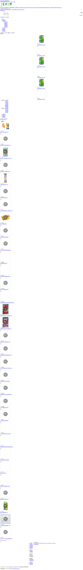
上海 (4, 7)
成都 (11, 7)
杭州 (7, 7)
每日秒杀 (6, 112)
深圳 (16, 7)
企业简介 (31, 544)
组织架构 (31, 546)
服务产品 (31, 547)
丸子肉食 (6, 103)
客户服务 (5, 0)
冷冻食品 (6, 100)
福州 (42, 7)
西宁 (55, 7)
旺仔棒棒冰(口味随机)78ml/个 (5, 171)
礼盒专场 (6, 110)
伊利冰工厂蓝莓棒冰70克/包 (5, 486)
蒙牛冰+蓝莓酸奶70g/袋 (4, 289)
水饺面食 (6, 102)
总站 (1, 7)
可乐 (22, 9)
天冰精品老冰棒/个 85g (4, 184)
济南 (46, 7)
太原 (51, 7)
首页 (6, 32)
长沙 (19, 7)
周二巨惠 (6, 109)
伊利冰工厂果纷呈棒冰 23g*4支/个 (6, 158)
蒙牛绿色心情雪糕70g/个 (4, 499)
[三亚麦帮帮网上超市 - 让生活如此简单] (6, 5)
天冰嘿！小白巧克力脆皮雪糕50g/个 (6, 538)
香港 (57, 7)
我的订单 (1, 0)
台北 (60, 7)
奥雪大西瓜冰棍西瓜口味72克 (5, 276)
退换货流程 (32, 560)
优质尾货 (6, 111)
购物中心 (9, 32)
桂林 (47, 7)
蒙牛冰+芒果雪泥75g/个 (4, 132)
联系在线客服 (36, 544)
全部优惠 (6, 104)
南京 (14, 7)
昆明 (6, 7)
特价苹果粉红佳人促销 (41, 44)
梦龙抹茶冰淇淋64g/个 (4, 197)
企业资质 (31, 545)
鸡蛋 (6, 9)
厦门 (22, 7)
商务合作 (31, 563)
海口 (26, 7)
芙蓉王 (15, 9)
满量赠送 (6, 106)
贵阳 (41, 7)
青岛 (30, 7)
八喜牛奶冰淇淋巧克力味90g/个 (5, 433)
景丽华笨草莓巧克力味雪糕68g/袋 (6, 394)
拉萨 (54, 7)
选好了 (8, 17)
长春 (38, 7)
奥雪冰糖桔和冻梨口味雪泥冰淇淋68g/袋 (7, 302)
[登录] (12, 1)
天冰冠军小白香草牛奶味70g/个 (5, 145)
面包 (17, 9)
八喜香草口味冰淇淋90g (4, 420)
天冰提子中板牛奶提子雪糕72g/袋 (6, 368)
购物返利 (6, 108)
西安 (12, 7)
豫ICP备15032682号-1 (16, 568)
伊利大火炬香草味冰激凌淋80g (5, 250)
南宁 (39, 7)
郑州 (44, 7)
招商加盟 (31, 564)
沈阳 (21, 7)
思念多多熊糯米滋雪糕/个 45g (5, 525)
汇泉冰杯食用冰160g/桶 (4, 407)
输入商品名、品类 (10, 9)
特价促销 (6, 107)
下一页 (5, 540)
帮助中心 (8, 0)
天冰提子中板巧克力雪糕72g (5, 381)
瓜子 (23, 9)
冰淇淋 (6, 101)
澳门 (59, 7)
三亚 (36, 7)
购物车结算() (2, 10)
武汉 (24, 7)
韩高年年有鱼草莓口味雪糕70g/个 (6, 328)
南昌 (52, 7)
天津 (49, 7)
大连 (32, 7)
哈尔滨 (34, 7)
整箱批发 (6, 105)
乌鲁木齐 (28, 7)
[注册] (14, 1)
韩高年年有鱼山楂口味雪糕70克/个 (6, 315)
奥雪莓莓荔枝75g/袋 (3, 263)
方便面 (20, 9)
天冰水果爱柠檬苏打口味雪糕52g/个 (6, 210)
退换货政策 (32, 559)
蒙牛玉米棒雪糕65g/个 (4, 512)
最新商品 (3, 117)
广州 (9, 7)
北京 (3, 7)
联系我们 (31, 548)
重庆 (17, 7)
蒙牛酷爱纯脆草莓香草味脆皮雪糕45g (6, 446)
